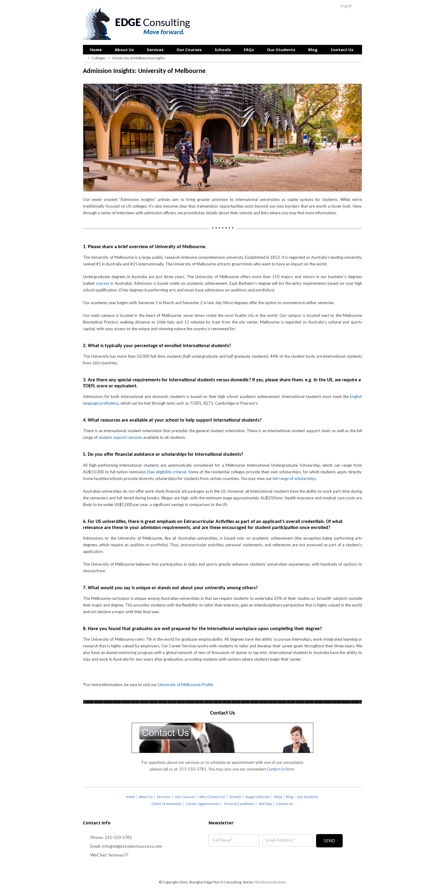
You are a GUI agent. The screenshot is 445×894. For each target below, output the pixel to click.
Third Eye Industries (270, 882)
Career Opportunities (203, 804)
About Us (124, 49)
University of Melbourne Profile (185, 684)
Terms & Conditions (239, 804)
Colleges (99, 58)
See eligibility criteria (166, 471)
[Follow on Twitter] (210, 868)
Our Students (281, 49)
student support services (120, 437)
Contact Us (342, 49)
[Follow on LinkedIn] (234, 868)
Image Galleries (257, 797)
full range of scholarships (294, 478)
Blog (313, 49)
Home (96, 49)
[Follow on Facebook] (222, 868)
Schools (223, 49)
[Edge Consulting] (138, 24)
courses (102, 283)
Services (155, 49)
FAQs (249, 49)
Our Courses (189, 49)
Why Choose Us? (212, 797)
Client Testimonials (166, 804)
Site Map (265, 804)
